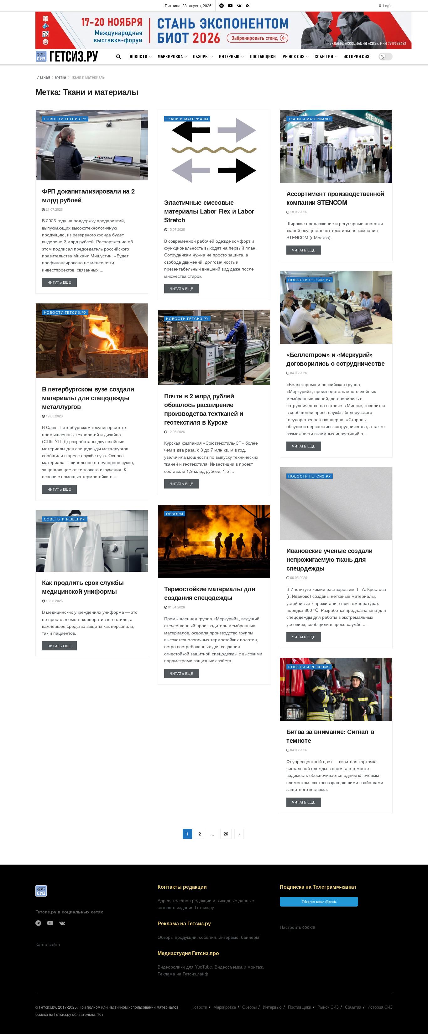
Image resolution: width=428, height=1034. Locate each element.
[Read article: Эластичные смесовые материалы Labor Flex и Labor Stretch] (214, 151)
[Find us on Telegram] (221, 5)
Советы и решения (65, 518)
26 (226, 834)
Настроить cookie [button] (297, 927)
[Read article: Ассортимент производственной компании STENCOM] (336, 146)
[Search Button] (118, 56)
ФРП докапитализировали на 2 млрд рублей (88, 195)
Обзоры (201, 56)
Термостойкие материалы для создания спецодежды (209, 593)
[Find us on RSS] (247, 5)
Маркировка (170, 56)
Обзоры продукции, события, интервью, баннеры (208, 937)
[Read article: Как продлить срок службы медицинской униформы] (92, 541)
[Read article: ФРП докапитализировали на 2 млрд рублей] (92, 145)
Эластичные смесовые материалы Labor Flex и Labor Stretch (209, 211)
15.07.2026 (176, 229)
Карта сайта (47, 944)
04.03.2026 (298, 749)
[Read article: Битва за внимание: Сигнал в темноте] (336, 689)
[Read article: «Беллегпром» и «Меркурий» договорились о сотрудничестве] (336, 307)
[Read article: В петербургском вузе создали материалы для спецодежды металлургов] (92, 340)
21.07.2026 (54, 209)
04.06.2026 (298, 372)
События (324, 56)
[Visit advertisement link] (223, 30)
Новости (138, 56)
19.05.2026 (54, 415)
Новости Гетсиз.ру (65, 118)
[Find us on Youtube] (230, 5)
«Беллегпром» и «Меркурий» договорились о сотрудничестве (335, 359)
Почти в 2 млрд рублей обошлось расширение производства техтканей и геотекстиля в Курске (203, 409)
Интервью (229, 56)
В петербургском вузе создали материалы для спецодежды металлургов (88, 397)
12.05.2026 (176, 431)
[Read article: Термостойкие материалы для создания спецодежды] (214, 541)
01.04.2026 (176, 606)
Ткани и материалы (88, 77)
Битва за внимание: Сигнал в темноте (330, 736)
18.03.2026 (54, 600)
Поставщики (263, 56)
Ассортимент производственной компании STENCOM (335, 198)
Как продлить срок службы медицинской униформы (82, 587)
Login (387, 5)
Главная (42, 77)
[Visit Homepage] (66, 56)
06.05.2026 (298, 577)
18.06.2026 (298, 211)
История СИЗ (356, 56)
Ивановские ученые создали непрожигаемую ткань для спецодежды (329, 559)
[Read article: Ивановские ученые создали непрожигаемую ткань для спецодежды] (336, 503)
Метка (60, 77)
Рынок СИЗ (293, 56)
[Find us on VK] (239, 5)
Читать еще (62, 282)
